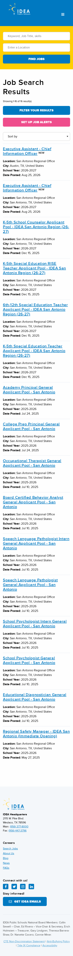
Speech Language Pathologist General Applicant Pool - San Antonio (30, 585)
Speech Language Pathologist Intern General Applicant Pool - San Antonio (36, 543)
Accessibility (49, 945)
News (6, 863)
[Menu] (62, 15)
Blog (5, 858)
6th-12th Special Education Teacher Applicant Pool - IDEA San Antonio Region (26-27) (35, 310)
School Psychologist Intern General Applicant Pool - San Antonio (35, 623)
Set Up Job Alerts (36, 122)
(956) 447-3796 (17, 830)
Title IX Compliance (28, 945)
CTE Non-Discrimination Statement (24, 941)
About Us (8, 853)
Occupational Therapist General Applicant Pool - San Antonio (32, 463)
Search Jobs (10, 848)
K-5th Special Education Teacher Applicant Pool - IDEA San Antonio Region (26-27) (34, 351)
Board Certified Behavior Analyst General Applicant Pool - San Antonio (33, 502)
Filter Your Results (36, 110)
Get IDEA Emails (26, 902)
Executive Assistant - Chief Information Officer (27, 151)
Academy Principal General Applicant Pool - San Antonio (29, 390)
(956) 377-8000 (19, 826)
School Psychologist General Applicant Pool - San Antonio (29, 660)
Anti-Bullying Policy (58, 941)
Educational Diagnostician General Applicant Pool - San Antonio (34, 697)
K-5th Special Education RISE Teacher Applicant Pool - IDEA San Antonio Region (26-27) (34, 268)
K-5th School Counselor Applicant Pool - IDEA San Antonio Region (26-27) (36, 227)
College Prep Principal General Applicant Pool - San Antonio (31, 426)
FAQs (6, 868)
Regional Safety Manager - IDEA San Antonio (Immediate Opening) (36, 733)
